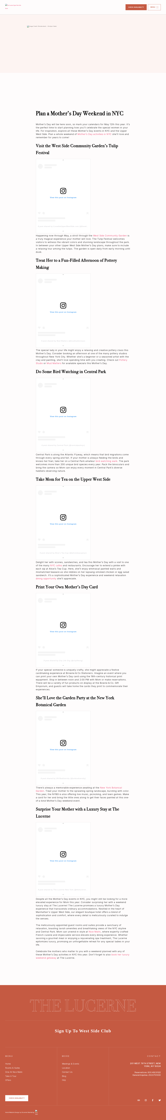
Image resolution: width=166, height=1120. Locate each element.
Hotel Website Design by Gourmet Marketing (19, 1112)
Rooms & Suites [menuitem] (12, 1068)
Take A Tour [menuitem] (10, 1076)
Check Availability (136, 7)
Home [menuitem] (8, 1064)
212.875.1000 (155, 1075)
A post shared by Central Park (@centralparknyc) (63, 445)
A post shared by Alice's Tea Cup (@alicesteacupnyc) (63, 553)
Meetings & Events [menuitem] (70, 1064)
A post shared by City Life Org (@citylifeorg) (63, 661)
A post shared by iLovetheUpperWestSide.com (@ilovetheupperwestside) (70, 226)
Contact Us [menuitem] (67, 1072)
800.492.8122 (154, 1072)
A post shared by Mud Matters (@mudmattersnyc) (63, 341)
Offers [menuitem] (8, 1080)
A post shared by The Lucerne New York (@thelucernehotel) (64, 890)
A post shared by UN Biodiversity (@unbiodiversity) (63, 778)
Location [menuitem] (66, 1068)
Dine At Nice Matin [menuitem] (13, 1072)
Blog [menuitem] (64, 1076)
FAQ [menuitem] (64, 1080)
